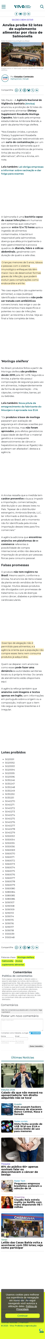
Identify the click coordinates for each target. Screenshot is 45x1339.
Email (17, 1036)
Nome (3, 1036)
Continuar (22, 1315)
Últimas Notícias (9, 1322)
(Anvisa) (30, 103)
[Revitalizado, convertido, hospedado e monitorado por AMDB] (41, 1331)
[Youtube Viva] (21, 13)
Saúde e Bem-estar (22, 20)
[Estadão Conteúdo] (4, 78)
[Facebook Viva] (17, 13)
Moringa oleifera (26, 957)
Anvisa (18, 961)
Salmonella (7, 961)
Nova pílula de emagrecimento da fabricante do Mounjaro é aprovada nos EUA (21, 407)
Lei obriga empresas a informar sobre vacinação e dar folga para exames (22, 170)
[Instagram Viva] (25, 13)
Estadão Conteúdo (24, 77)
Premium (24, 1322)
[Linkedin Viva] (28, 13)
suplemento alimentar (13, 964)
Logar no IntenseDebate (35, 1033)
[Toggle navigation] (3, 6)
